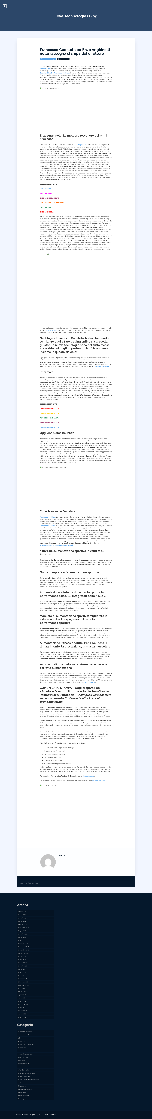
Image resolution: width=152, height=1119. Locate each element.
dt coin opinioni (23, 1063)
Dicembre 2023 (23, 927)
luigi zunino (22, 1086)
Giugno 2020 (22, 1011)
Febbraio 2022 (23, 975)
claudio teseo (22, 1047)
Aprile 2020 (22, 1014)
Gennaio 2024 (23, 924)
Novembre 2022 (23, 950)
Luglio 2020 (22, 1007)
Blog (20, 1038)
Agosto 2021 (22, 995)
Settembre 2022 (23, 953)
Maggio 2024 (22, 918)
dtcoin (20, 1067)
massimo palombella (25, 1089)
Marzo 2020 (22, 1017)
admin (62, 855)
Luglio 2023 (22, 931)
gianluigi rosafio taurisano (26, 1073)
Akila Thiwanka (50, 1115)
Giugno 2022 (22, 963)
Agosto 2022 (22, 956)
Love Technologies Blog (76, 16)
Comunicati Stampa (49, 59)
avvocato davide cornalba (27, 1035)
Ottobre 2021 (22, 988)
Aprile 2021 (21, 998)
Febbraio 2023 (23, 943)
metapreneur (22, 1092)
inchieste (21, 1083)
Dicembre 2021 (23, 982)
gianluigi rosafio (23, 1070)
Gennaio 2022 (22, 979)
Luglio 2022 (22, 959)
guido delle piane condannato (28, 1079)
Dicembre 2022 (23, 947)
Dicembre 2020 (23, 1004)
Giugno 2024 (22, 915)
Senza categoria (23, 1095)
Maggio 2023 (22, 934)
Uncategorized (23, 1099)
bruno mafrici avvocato (26, 1044)
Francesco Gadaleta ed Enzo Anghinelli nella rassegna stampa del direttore (75, 51)
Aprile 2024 (22, 921)
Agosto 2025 (22, 911)
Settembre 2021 (23, 991)
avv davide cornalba (25, 1031)
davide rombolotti (24, 1060)
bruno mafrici (22, 1041)
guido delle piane (24, 1076)
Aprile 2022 (22, 969)
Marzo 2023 (22, 940)
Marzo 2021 (22, 1001)
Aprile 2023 (22, 937)
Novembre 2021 (23, 985)
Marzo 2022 (22, 972)
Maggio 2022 (22, 966)
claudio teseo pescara (25, 1051)
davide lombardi (23, 1057)
